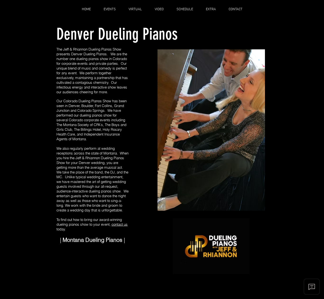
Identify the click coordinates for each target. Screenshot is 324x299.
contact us (119, 224)
